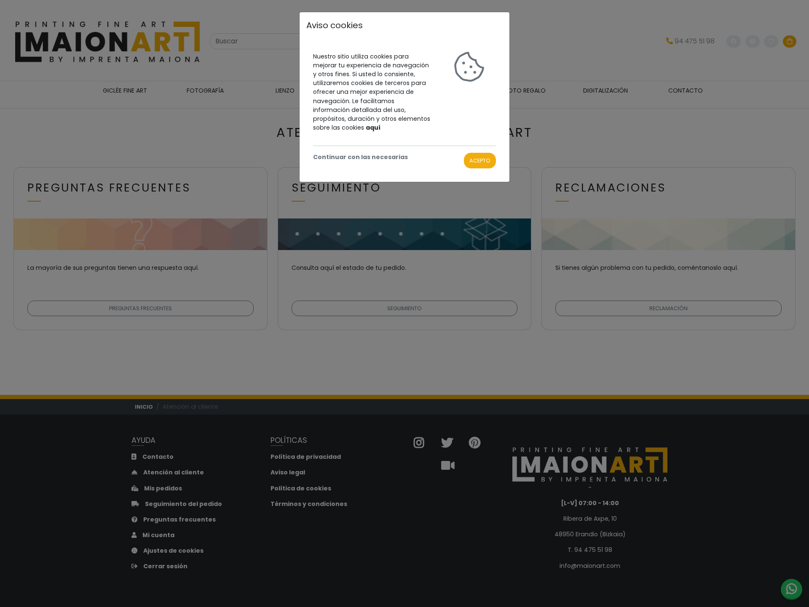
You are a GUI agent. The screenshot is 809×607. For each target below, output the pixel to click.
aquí (373, 127)
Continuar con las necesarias (360, 157)
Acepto (479, 160)
